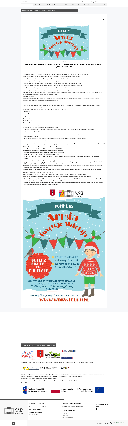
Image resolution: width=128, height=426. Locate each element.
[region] (64, 412)
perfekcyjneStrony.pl (119, 422)
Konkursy (44, 10)
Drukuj (102, 20)
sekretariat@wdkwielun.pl (87, 2)
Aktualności (37, 10)
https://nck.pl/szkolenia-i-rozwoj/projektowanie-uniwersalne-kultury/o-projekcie (39, 378)
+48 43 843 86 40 (74, 2)
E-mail (103, 20)
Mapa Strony (65, 415)
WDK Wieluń (30, 10)
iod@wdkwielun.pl (38, 148)
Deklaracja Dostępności (68, 417)
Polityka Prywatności (67, 413)
